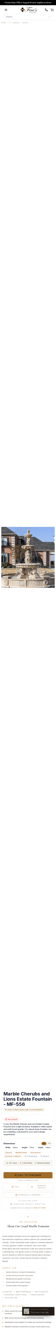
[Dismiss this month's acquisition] (52, 1309)
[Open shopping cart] (52, 9)
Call (16, 1187)
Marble (16, 23)
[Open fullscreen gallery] (28, 557)
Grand (25, 23)
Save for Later (29, 1201)
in (44, 1143)
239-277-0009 (39, 1208)
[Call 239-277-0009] (46, 9)
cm (49, 1143)
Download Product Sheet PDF (29, 1204)
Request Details (42, 1187)
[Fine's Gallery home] (28, 10)
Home (3, 23)
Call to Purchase (29, 1175)
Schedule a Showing (29, 1195)
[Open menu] (6, 9)
